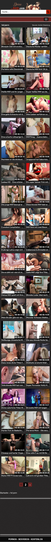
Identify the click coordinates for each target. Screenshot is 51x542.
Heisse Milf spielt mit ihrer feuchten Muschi (19, 295)
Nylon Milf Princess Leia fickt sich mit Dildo (19, 475)
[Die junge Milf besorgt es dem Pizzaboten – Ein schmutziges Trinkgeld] (13, 194)
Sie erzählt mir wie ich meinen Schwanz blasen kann (23, 272)
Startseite (4, 492)
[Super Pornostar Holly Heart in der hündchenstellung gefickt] (38, 375)
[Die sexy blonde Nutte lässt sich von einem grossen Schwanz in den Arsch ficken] (38, 330)
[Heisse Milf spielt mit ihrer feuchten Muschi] (13, 284)
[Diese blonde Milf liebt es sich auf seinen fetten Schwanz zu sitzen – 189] (38, 194)
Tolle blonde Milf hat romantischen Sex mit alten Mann (24, 385)
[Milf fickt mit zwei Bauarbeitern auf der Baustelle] (38, 217)
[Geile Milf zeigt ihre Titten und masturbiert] (38, 262)
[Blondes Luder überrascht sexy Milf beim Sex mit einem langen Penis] (38, 284)
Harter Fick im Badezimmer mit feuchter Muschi (22, 430)
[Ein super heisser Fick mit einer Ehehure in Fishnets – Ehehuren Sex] (38, 171)
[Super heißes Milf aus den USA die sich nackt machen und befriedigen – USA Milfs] (38, 81)
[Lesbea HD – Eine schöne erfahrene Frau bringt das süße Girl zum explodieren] (13, 171)
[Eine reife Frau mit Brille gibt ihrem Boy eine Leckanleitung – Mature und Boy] (38, 442)
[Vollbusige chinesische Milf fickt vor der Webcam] (13, 330)
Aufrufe (40, 25)
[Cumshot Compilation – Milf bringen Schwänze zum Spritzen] (13, 217)
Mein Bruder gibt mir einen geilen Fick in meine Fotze (24, 317)
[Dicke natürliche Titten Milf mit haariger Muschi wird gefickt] (13, 397)
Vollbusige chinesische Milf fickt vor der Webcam (22, 340)
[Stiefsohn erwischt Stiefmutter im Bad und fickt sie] (38, 352)
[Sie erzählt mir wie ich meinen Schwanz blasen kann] (13, 262)
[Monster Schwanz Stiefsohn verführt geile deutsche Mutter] (38, 307)
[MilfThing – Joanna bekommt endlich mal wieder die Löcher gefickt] (38, 126)
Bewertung (46, 25)
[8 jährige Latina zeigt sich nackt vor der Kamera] (13, 239)
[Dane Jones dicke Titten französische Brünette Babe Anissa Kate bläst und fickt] (13, 352)
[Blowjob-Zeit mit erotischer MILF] (13, 36)
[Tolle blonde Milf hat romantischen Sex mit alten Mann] (13, 375)
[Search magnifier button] (48, 12)
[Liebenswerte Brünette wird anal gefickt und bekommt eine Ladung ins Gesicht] (38, 239)
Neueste (35, 25)
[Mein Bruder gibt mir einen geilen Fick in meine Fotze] (13, 307)
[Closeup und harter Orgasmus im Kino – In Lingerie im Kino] (13, 442)
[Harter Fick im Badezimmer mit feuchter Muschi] (13, 420)
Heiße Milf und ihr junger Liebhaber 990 (18, 92)
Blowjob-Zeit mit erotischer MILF (15, 46)
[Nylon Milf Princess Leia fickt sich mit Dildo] (13, 465)
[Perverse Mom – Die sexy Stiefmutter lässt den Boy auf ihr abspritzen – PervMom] (38, 420)
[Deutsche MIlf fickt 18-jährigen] (38, 59)
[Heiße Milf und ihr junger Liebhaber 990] (13, 81)
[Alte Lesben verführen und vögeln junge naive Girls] (38, 104)
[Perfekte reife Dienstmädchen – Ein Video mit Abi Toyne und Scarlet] (13, 59)
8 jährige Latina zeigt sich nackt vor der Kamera (21, 250)
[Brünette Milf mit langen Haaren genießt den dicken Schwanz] (38, 397)
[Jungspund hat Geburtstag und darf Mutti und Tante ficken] (38, 149)
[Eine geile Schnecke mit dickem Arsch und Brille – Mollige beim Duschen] (13, 104)
